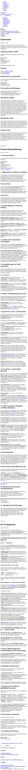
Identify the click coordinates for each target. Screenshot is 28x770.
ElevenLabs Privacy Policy (9, 355)
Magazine (5, 7)
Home (4, 1)
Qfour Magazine (13, 410)
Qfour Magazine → (19, 759)
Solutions (5, 2)
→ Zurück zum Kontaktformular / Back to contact (11, 743)
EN (4, 12)
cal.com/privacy (14, 308)
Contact (5, 10)
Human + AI (6, 4)
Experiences (5, 5)
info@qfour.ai (7, 31)
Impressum (3, 765)
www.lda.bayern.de (5, 502)
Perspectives (6, 6)
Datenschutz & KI (9, 765)
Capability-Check (4, 14)
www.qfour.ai (6, 73)
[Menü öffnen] (9, 15)
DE (1, 12)
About (4, 9)
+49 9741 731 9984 (14, 31)
